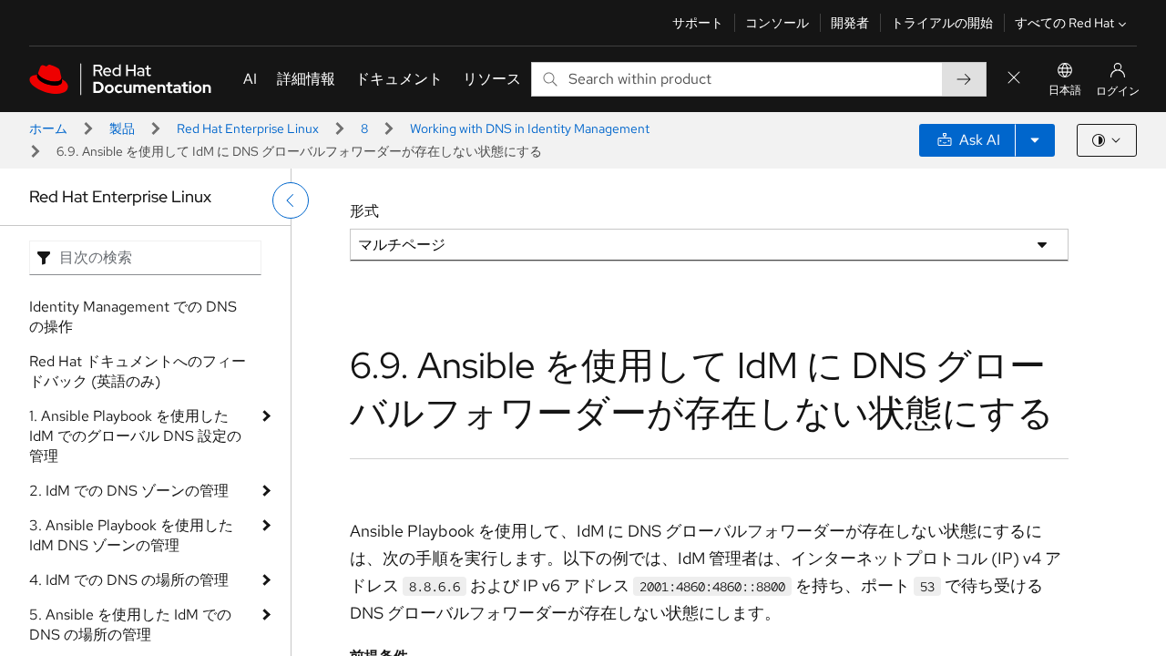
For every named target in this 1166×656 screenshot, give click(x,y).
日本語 (1064, 90)
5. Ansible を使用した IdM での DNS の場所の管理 (130, 624)
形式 (364, 210)
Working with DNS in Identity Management (529, 128)
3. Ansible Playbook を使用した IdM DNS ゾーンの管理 (131, 535)
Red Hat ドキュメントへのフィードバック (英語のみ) (137, 371)
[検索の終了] (1014, 78)
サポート (697, 23)
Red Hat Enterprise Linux (248, 128)
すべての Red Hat (1064, 23)
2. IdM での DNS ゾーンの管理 (129, 490)
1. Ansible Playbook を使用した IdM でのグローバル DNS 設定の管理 (135, 436)
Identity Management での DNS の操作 (133, 316)
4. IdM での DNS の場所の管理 (129, 579)
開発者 (850, 23)
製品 (122, 128)
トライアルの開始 (942, 23)
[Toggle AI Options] (1035, 140)
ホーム (48, 128)
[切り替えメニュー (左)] (290, 200)
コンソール (777, 23)
